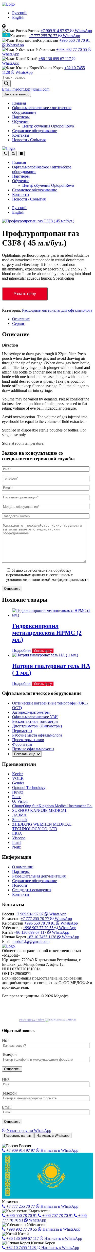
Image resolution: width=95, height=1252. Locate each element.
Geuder (18, 783)
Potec (16, 797)
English (18, 17)
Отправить (12, 589)
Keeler (17, 774)
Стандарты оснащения (31, 890)
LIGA (17, 833)
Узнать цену (25, 294)
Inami (16, 842)
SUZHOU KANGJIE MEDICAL (39, 810)
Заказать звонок (16, 94)
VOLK (18, 778)
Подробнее (21, 650)
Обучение (20, 121)
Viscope (18, 838)
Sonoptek (19, 819)
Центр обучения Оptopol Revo (48, 126)
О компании (22, 867)
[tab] (52, 319)
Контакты (20, 135)
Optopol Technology (28, 787)
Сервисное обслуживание (34, 130)
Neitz (16, 847)
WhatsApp (83, 30)
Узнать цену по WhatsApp (28, 1130)
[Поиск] (6, 83)
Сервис (18, 323)
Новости (29, 140)
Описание (21, 319)
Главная (19, 103)
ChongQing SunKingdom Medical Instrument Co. (52, 806)
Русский (19, 13)
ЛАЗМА (19, 815)
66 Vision (20, 801)
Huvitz (17, 792)
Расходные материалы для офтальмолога (57, 310)
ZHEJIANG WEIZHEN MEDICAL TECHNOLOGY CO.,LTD (42, 826)
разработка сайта (32, 1020)
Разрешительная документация (39, 876)
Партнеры (21, 117)
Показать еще (25, 754)
